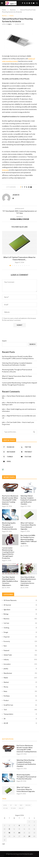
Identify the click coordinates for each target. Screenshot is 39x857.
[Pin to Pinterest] (28, 187)
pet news (13, 808)
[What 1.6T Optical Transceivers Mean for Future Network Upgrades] (19, 242)
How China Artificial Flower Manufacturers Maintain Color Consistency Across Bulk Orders (28, 581)
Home (4, 10)
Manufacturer (20, 673)
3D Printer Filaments (20, 600)
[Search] (37, 3)
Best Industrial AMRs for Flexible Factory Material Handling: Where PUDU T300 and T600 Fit (29, 539)
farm (21, 805)
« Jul (3, 844)
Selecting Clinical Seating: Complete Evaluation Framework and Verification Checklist (17, 364)
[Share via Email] (31, 187)
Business (13, 10)
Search (4, 341)
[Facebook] (22, 3)
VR (20, 719)
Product (20, 700)
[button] (4, 248)
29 (29, 836)
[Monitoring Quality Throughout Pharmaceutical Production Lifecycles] (10, 514)
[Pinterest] (29, 3)
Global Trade (20, 655)
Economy (20, 641)
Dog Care (20, 637)
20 (19, 833)
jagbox (10, 24)
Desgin (20, 632)
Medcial (20, 682)
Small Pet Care (20, 705)
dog (16, 805)
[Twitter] (24, 3)
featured (27, 805)
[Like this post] (22, 187)
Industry (20, 659)
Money (20, 687)
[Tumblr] (31, 3)
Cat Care (20, 623)
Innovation (20, 664)
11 (9, 829)
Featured (20, 650)
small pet (21, 808)
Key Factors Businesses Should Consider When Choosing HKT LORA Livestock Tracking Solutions (18, 357)
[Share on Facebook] (24, 187)
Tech (20, 710)
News (20, 691)
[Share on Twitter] (26, 187)
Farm (20, 646)
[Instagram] (27, 3)
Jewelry (20, 669)
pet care (5, 808)
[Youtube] (33, 3)
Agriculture (20, 609)
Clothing (20, 628)
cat (11, 805)
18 (9, 833)
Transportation (20, 714)
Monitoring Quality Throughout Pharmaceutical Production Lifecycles (9, 526)
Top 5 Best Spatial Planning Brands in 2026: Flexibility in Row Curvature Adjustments (10, 581)
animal (5, 805)
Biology (20, 614)
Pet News (20, 696)
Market (20, 678)
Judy (3, 396)
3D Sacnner (20, 605)
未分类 (20, 723)
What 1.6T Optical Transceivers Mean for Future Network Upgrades (28, 526)
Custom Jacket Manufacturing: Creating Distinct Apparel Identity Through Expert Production (19, 384)
